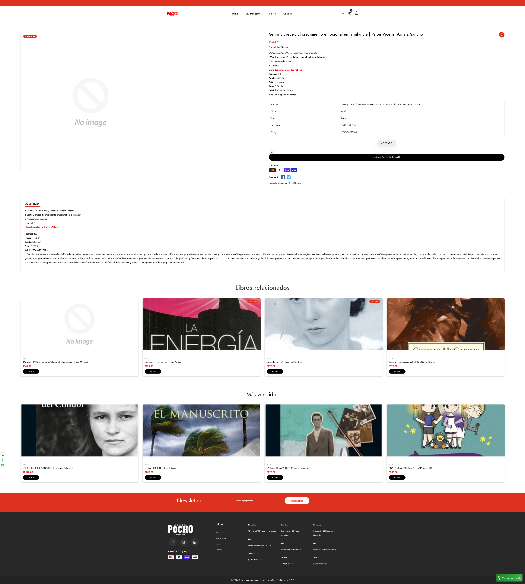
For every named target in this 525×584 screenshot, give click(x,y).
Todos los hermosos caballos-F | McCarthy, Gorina (412, 362)
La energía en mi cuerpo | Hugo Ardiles (163, 362)
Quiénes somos (254, 13)
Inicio (235, 13)
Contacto (288, 13)
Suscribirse (297, 500)
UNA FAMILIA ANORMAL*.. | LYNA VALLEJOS (410, 468)
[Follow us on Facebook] (283, 177)
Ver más (31, 371)
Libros (272, 13)
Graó (343, 111)
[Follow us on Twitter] (288, 177)
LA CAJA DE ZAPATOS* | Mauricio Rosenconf (288, 468)
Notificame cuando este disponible (387, 157)
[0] (350, 13)
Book (343, 118)
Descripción (32, 203)
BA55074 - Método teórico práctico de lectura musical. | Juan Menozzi (55, 362)
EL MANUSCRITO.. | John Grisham (160, 468)
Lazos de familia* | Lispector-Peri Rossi (284, 362)
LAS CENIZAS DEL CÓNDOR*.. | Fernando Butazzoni (48, 468)
